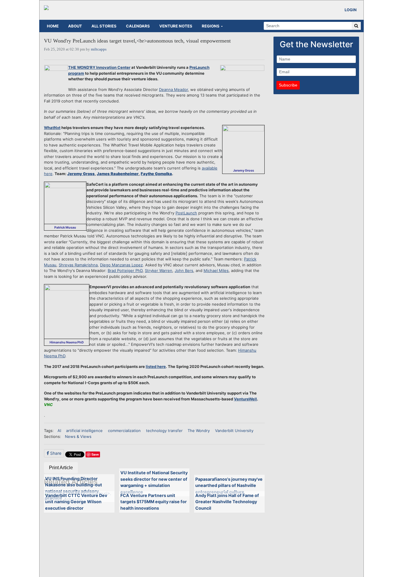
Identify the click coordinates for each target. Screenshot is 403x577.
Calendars (138, 26)
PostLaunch (186, 213)
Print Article (61, 467)
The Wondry (199, 430)
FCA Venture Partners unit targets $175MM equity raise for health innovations (153, 502)
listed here (156, 366)
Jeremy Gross (81, 173)
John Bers (184, 270)
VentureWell (245, 399)
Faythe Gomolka (156, 173)
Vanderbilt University (234, 430)
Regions (210, 26)
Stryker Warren (158, 270)
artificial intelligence (84, 430)
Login (351, 9)
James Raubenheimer (118, 173)
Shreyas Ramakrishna (78, 265)
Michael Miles (216, 270)
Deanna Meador (173, 89)
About (75, 26)
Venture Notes (175, 26)
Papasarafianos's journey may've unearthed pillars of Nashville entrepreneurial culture (229, 485)
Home (53, 26)
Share (55, 453)
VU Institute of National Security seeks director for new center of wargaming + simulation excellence (154, 482)
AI (59, 430)
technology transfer (164, 430)
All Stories (104, 26)
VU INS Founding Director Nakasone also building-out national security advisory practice (73, 488)
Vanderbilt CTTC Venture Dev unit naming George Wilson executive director (76, 502)
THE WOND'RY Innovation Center (99, 67)
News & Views (78, 436)
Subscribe (288, 85)
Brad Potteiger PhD (125, 270)
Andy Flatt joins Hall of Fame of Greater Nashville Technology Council (227, 502)
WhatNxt (52, 127)
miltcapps (99, 49)
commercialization (124, 430)
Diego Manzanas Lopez (121, 265)
